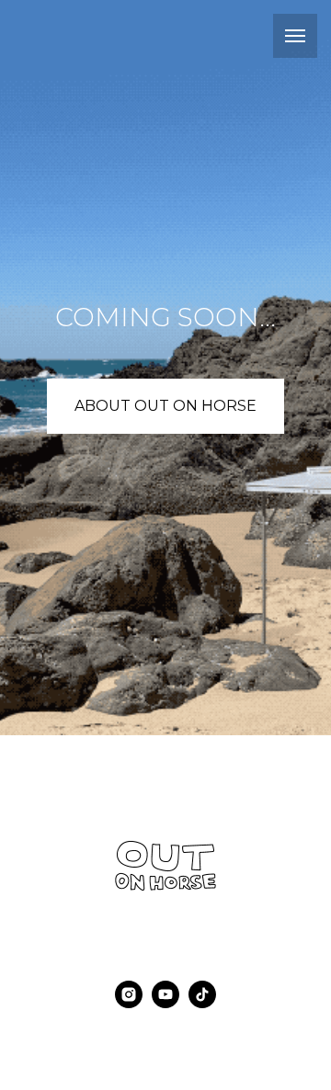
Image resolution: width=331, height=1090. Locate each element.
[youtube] (165, 1003)
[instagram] (129, 1003)
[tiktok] (202, 1003)
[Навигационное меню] (295, 35)
